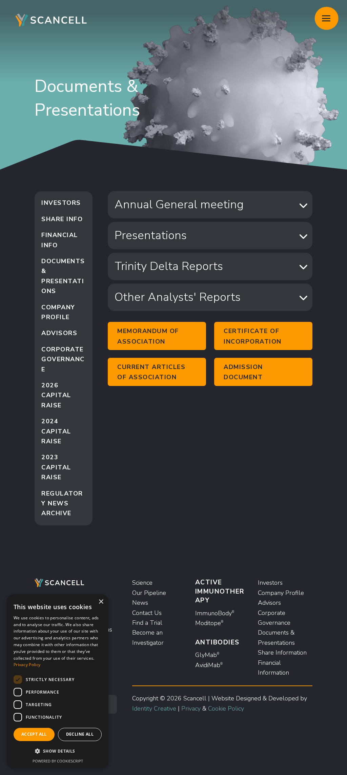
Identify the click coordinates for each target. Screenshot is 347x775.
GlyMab (207, 655)
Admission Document (243, 372)
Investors (61, 203)
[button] (58, 751)
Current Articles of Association (151, 372)
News (140, 603)
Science (142, 583)
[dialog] (57, 681)
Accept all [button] (34, 734)
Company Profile (281, 593)
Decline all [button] (80, 734)
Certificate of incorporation (253, 336)
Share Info (62, 219)
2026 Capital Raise (56, 395)
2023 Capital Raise (56, 467)
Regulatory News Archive (62, 503)
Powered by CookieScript (58, 760)
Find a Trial (147, 623)
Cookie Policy (226, 708)
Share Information (282, 652)
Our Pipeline (149, 593)
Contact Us (147, 613)
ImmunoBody (214, 613)
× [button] (100, 601)
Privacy (191, 708)
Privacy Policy (27, 664)
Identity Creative (154, 708)
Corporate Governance (63, 359)
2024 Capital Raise (56, 431)
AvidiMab (209, 665)
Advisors (59, 333)
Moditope (209, 623)
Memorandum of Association (148, 336)
